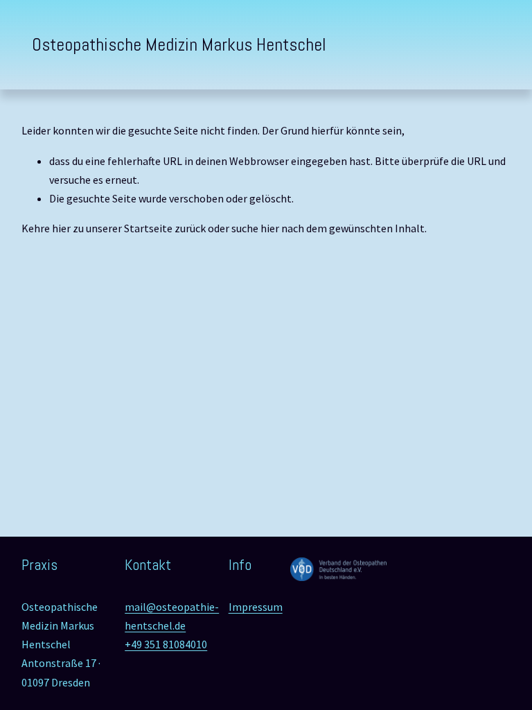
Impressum (256, 607)
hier (61, 228)
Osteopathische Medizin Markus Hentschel (179, 44)
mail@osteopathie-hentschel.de (172, 616)
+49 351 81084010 (166, 644)
